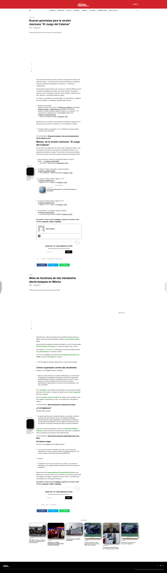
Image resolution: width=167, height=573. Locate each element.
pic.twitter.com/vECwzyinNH (46, 212)
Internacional (106, 545)
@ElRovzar (69, 107)
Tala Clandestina (53, 504)
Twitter (51, 221)
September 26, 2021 (62, 163)
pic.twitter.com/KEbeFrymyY (46, 180)
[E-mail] (39, 236)
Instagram (45, 221)
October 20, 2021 (63, 116)
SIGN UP (68, 251)
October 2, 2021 (68, 173)
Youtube (57, 219)
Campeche (31, 538)
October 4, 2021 (62, 182)
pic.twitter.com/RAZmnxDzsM (46, 171)
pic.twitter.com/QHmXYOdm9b (47, 115)
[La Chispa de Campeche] (83, 4)
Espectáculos (32, 17)
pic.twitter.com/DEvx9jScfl (51, 161)
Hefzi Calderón (37, 27)
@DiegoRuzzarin (55, 109)
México (47, 504)
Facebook (58, 221)
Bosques (43, 504)
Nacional (86, 540)
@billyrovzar (62, 107)
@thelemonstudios (43, 109)
